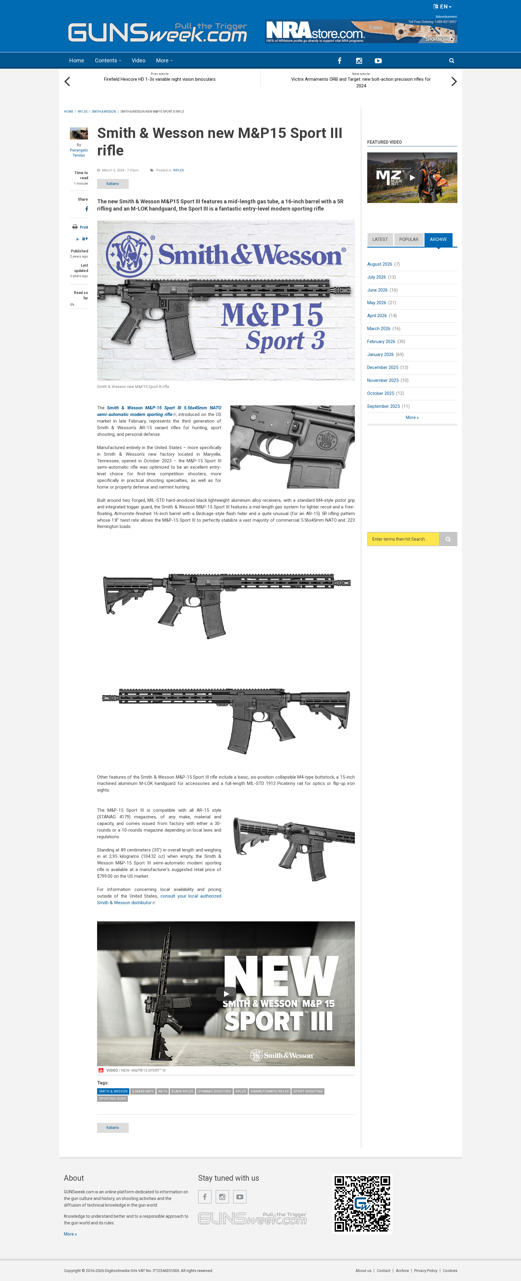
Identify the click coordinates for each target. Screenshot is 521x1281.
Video (138, 60)
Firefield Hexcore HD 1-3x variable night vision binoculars (160, 79)
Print (84, 227)
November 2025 (383, 380)
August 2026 (379, 264)
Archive (441, 239)
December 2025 (382, 367)
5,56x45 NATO (143, 1091)
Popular (408, 239)
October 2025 (380, 393)
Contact (383, 1271)
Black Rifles (182, 1091)
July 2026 (376, 277)
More (162, 60)
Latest (380, 239)
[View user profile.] (79, 133)
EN (443, 6)
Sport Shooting (308, 1091)
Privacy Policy (425, 1271)
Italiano (112, 183)
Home (76, 60)
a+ (85, 238)
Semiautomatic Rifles (270, 1091)
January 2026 (380, 354)
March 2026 (378, 328)
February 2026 (381, 341)
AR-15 (162, 1091)
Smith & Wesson (113, 1091)
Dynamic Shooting (214, 1091)
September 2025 (383, 406)
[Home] (158, 30)
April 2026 (377, 315)
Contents (106, 60)
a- (78, 239)
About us (363, 1271)
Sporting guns (112, 1099)
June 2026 (377, 290)
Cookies (450, 1271)
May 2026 (376, 302)
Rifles (178, 170)
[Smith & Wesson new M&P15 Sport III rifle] (226, 300)
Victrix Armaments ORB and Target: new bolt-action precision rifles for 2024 (361, 83)
